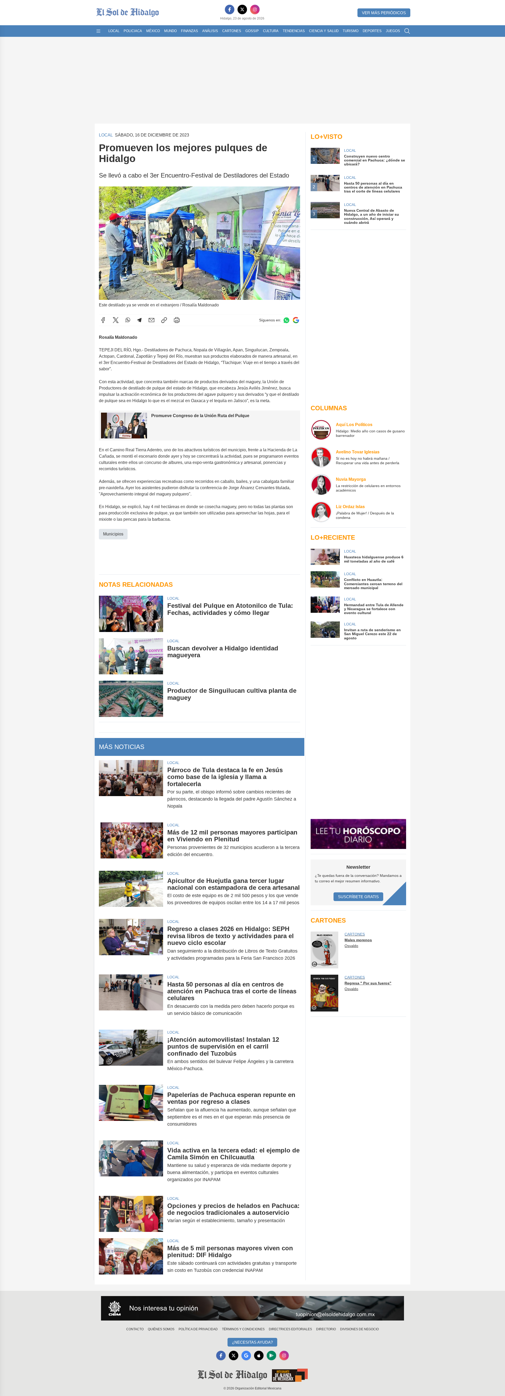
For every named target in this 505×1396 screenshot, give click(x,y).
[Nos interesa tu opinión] (252, 1308)
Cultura (271, 31)
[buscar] (407, 31)
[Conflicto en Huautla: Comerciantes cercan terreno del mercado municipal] (325, 580)
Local (113, 31)
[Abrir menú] (98, 31)
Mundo (170, 31)
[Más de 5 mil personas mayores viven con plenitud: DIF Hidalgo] (131, 1259)
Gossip (252, 31)
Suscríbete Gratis (358, 896)
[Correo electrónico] (151, 320)
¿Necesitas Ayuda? (252, 1342)
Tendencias (294, 31)
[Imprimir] (177, 320)
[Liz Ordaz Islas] (321, 511)
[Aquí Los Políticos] (321, 429)
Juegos (393, 31)
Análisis (210, 31)
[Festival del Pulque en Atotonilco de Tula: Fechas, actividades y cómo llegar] (131, 614)
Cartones (231, 31)
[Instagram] (255, 9)
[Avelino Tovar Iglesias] (321, 457)
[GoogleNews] (246, 1355)
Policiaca (133, 31)
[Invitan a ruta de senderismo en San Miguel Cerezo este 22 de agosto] (325, 630)
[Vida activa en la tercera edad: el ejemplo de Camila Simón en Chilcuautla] (131, 1165)
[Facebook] (229, 9)
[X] (242, 9)
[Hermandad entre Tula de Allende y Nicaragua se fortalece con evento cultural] (325, 605)
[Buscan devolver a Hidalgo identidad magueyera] (131, 656)
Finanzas (189, 31)
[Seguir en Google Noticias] (296, 320)
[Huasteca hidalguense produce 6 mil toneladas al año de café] (325, 557)
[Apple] (259, 1355)
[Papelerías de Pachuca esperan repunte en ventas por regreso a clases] (131, 1109)
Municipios (113, 534)
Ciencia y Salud (324, 31)
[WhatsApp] (128, 320)
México (153, 31)
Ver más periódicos (384, 13)
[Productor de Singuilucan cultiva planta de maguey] (131, 699)
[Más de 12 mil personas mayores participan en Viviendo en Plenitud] (131, 843)
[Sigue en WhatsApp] (286, 320)
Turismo (350, 31)
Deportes (372, 31)
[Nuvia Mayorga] (321, 484)
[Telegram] (139, 320)
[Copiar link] (164, 320)
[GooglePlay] (271, 1355)
